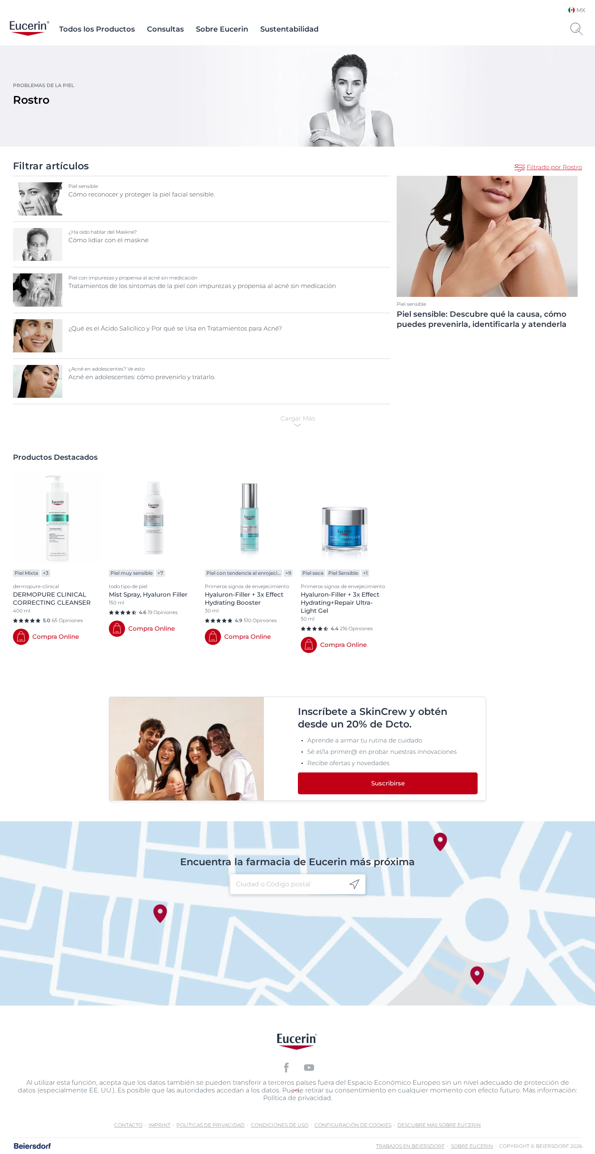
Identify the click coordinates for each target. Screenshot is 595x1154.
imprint (159, 1125)
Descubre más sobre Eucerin (439, 1125)
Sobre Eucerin (222, 29)
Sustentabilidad (289, 29)
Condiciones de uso (279, 1125)
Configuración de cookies (352, 1125)
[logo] (29, 29)
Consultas (165, 29)
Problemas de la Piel (43, 85)
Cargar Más (297, 418)
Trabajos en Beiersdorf (410, 1146)
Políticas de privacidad (210, 1125)
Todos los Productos (97, 29)
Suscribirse (388, 783)
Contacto (128, 1125)
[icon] (354, 884)
